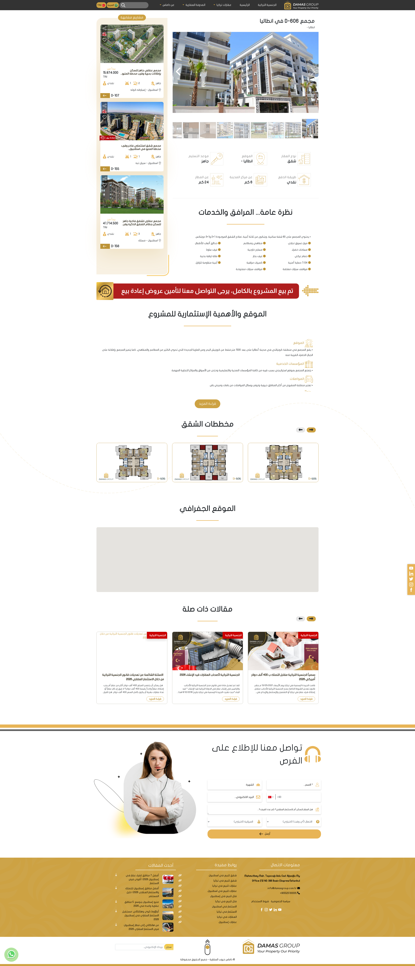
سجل (169, 947)
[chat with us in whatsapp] (11, 955)
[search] (123, 5)
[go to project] (105, 95)
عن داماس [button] (168, 4)
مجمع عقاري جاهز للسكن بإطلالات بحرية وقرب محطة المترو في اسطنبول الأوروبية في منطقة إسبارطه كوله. (140, 72)
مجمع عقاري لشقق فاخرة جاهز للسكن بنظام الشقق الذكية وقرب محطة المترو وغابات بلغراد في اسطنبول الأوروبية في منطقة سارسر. (141, 223)
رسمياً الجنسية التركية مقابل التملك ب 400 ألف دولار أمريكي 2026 (283, 677)
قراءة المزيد (306, 699)
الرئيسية (245, 4)
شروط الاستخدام (260, 901)
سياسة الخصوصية (280, 901)
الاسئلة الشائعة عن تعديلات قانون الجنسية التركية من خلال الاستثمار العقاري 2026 (133, 677)
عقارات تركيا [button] (223, 4)
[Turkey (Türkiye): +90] (270, 797)
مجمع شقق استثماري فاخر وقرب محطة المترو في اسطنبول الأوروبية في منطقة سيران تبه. (141, 147)
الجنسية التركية (267, 4)
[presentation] (312, 72)
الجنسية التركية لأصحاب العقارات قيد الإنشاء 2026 (210, 674)
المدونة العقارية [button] (195, 4)
